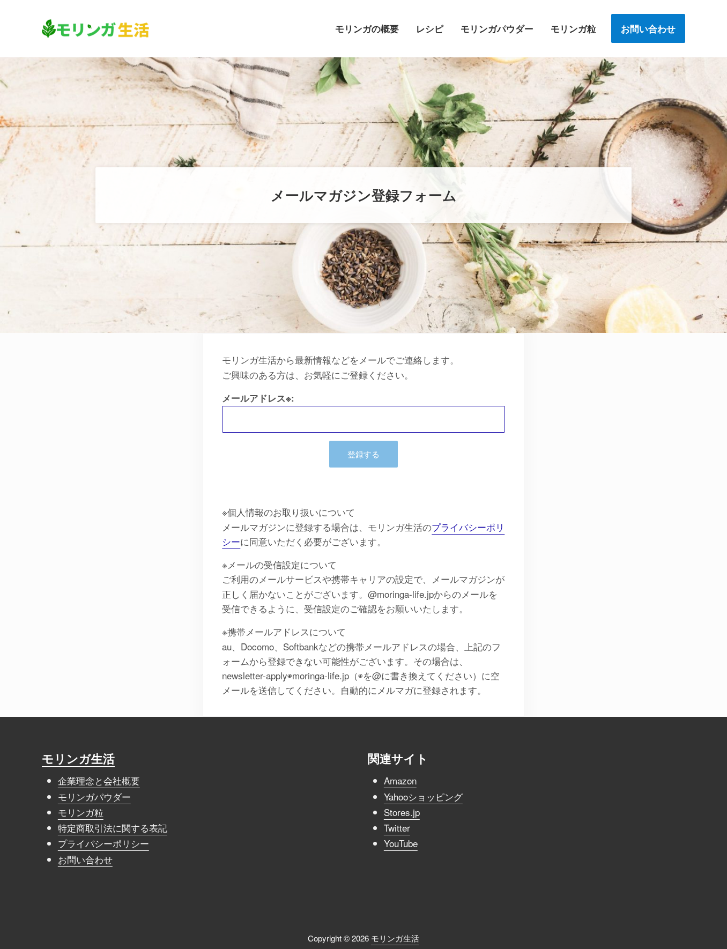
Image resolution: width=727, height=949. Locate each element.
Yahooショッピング (423, 796)
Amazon (400, 780)
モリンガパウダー (94, 796)
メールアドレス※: (258, 397)
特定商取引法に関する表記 (112, 827)
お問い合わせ (85, 859)
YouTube (401, 843)
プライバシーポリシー (103, 843)
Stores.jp (402, 812)
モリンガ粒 (80, 812)
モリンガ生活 (78, 758)
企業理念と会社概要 (99, 780)
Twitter (397, 827)
